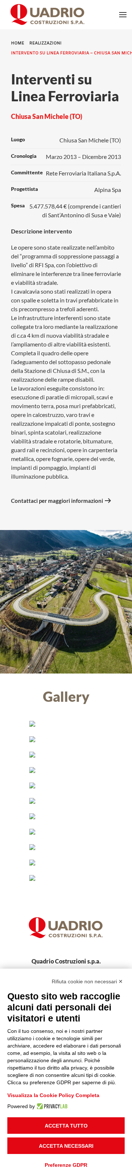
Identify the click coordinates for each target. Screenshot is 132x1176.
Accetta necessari (66, 1146)
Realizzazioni (45, 43)
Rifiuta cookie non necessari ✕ (87, 981)
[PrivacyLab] (51, 1106)
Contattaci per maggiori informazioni (57, 500)
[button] (122, 14)
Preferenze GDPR (66, 1165)
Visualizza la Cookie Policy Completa (53, 1095)
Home (17, 43)
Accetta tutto (66, 1126)
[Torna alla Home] (49, 14)
